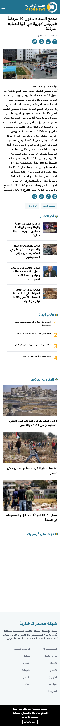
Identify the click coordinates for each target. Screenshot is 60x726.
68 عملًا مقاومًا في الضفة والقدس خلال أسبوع (32, 470)
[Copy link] (34, 41)
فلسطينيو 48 (50, 649)
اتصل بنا (52, 691)
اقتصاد (53, 663)
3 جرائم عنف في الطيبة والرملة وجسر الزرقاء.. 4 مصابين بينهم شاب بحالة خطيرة (26, 229)
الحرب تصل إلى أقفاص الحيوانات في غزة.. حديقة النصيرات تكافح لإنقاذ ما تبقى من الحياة (26, 295)
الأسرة (26, 663)
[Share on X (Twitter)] (48, 41)
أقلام (27, 684)
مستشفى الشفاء (49, 206)
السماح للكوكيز (30, 722)
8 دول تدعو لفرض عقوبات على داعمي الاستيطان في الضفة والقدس (33, 423)
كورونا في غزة (32, 206)
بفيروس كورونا (23, 95)
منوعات (25, 670)
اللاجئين (52, 677)
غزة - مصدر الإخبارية (45, 86)
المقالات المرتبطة (41, 379)
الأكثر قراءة (46, 315)
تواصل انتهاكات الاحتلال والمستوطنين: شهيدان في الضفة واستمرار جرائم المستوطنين (25, 251)
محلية (27, 656)
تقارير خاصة (50, 656)
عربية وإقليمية (22, 649)
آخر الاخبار (47, 216)
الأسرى (53, 670)
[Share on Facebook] (54, 41)
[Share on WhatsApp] (41, 41)
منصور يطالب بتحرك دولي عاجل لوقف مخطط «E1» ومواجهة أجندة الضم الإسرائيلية (25, 273)
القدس (26, 677)
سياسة (53, 684)
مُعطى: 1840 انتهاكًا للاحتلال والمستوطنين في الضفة (30, 517)
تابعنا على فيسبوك (40, 534)
